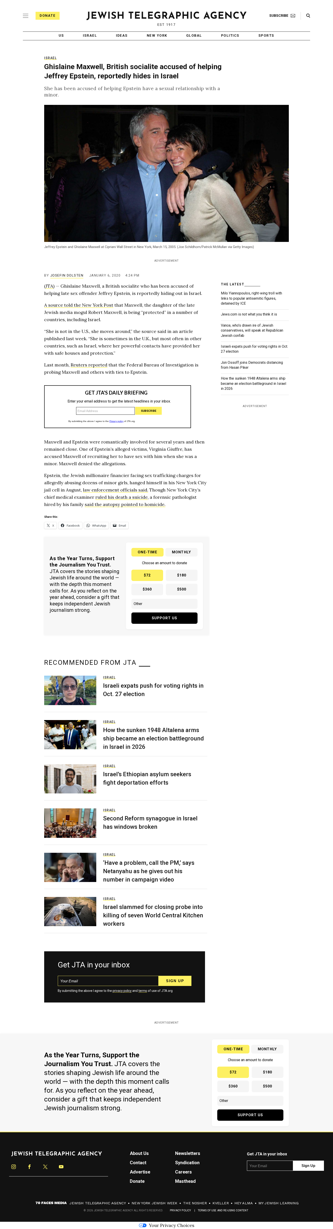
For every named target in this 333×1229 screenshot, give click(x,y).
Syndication (187, 1162)
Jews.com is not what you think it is (249, 314)
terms (142, 991)
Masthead (185, 1181)
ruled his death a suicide (121, 497)
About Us (139, 1153)
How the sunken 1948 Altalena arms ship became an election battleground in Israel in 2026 (253, 383)
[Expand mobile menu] (25, 16)
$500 (181, 589)
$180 (181, 575)
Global (194, 36)
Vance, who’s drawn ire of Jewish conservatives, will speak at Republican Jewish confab (252, 330)
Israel (90, 36)
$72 (147, 575)
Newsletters (187, 1153)
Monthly (181, 552)
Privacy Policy (180, 1210)
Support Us (164, 618)
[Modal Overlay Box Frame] (117, 406)
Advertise (140, 1172)
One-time (147, 552)
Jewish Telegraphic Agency (98, 1203)
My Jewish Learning (278, 1203)
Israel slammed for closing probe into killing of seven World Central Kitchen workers (153, 915)
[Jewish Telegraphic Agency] (56, 1155)
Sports (266, 36)
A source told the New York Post (78, 305)
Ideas (122, 36)
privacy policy (122, 991)
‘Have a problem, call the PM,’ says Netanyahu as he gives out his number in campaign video (148, 871)
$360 (147, 589)
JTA (49, 286)
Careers (183, 1172)
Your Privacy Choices (171, 1225)
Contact (138, 1162)
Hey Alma (243, 1203)
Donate (48, 16)
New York (157, 36)
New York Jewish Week (154, 1203)
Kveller (220, 1203)
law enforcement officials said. (115, 490)
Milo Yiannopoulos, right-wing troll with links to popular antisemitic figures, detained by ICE (251, 298)
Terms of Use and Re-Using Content (223, 1210)
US (61, 36)
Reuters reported (89, 365)
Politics (230, 36)
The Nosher (195, 1203)
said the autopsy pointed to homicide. (125, 504)
